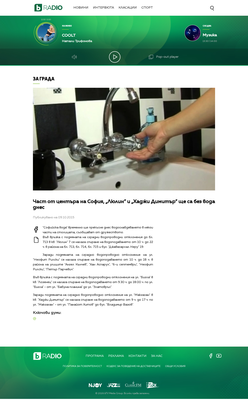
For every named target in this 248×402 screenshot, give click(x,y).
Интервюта (103, 7)
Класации (128, 7)
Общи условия (175, 366)
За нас (157, 356)
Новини (80, 7)
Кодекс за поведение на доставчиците (133, 366)
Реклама (116, 356)
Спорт (147, 7)
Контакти (137, 356)
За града (43, 79)
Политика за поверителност (82, 366)
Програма (95, 356)
